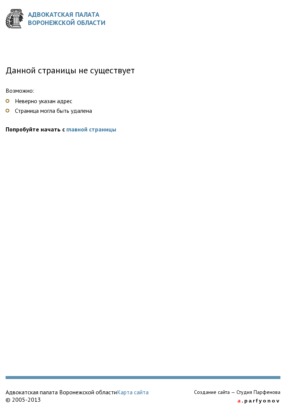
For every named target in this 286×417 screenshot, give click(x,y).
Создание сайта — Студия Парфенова (237, 392)
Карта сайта (133, 392)
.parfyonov (259, 401)
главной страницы (91, 129)
